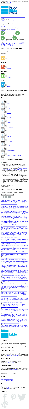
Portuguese (3, 43)
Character (8, 20)
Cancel (2, 87)
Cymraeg (9, 108)
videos (8, 388)
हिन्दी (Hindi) (10, 127)
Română (9, 146)
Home (2, 17)
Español (9, 117)
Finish (13, 194)
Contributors (13, 17)
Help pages (8, 387)
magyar (8, 131)
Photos (4, 17)
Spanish (22, 42)
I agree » (6, 186)
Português (9, 136)
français (9, 122)
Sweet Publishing (11, 29)
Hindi (22, 43)
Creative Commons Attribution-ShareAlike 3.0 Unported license (15, 169)
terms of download (6, 40)
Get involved (19, 17)
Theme (4, 20)
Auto (2, 197)
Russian (11, 44)
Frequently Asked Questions (12, 355)
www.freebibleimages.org (7, 380)
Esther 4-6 (3, 26)
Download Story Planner (5, 194)
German (15, 43)
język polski (9, 141)
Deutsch (9, 113)
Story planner (19, 45)
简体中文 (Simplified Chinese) (14, 155)
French (19, 43)
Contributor (13, 20)
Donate (3, 18)
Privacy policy (9, 2)
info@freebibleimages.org (7, 379)
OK (1, 3)
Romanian (11, 43)
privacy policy (14, 369)
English (8, 103)
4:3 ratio (9, 59)
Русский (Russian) (11, 150)
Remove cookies (7, 3)
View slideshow (4, 45)
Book (2, 20)
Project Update (11, 362)
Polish (7, 43)
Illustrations (8, 17)
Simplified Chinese (5, 44)
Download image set (12, 45)
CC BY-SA (3, 30)
